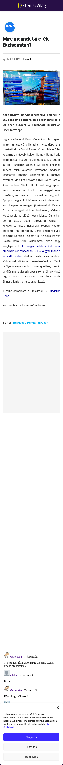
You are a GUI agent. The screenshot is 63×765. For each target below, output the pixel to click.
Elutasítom (31, 746)
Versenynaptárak (21, 37)
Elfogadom (31, 737)
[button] (57, 707)
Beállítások (31, 756)
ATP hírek (14, 15)
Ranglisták (16, 26)
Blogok (13, 47)
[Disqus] (31, 598)
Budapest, (20, 322)
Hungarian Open (37, 322)
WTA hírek (38, 15)
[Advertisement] (31, 375)
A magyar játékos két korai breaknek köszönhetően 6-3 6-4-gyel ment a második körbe (31, 251)
